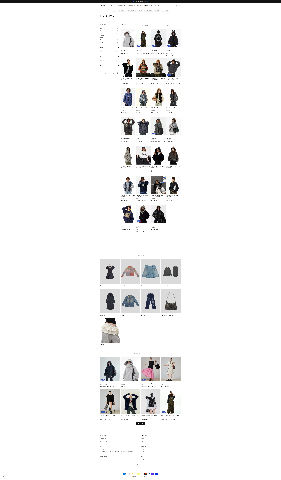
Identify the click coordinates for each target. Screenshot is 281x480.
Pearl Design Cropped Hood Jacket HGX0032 (157, 167)
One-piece (103, 286)
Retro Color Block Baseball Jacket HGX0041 (157, 108)
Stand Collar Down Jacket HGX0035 (172, 137)
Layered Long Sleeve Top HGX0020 (172, 196)
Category (103, 25)
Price (101, 65)
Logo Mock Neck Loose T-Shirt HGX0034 (143, 167)
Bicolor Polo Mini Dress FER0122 (107, 415)
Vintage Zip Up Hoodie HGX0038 (126, 167)
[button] (131, 5)
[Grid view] (122, 25)
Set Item (163, 286)
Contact (143, 459)
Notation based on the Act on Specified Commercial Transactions (116, 451)
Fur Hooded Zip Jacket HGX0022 (141, 225)
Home (142, 438)
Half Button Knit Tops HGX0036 (156, 137)
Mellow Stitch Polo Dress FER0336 (169, 383)
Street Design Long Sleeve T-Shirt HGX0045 (158, 79)
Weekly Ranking (145, 443)
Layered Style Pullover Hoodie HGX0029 (128, 196)
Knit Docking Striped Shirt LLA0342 (149, 415)
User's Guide (103, 441)
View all (140, 423)
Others (102, 344)
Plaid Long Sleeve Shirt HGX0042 (141, 108)
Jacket (123, 315)
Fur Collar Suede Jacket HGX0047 (126, 79)
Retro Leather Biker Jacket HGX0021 (157, 225)
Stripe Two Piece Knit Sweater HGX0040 (173, 108)
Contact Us (103, 438)
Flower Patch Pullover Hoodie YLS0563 (109, 383)
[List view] (125, 25)
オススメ (168, 25)
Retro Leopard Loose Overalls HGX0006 (143, 50)
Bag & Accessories (167, 315)
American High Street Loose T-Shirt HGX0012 (158, 50)
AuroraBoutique (138, 476)
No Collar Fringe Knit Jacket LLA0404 (129, 415)
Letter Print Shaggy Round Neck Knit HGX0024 (157, 196)
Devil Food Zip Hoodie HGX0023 (171, 50)
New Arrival (144, 446)
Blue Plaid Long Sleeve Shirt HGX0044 (127, 108)
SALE (142, 441)
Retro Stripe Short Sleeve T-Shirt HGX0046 (142, 79)
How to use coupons (105, 443)
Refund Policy (103, 454)
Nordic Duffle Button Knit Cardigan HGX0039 (127, 137)
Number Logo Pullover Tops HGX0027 (142, 196)
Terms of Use (103, 456)
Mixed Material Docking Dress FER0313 (150, 383)
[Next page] (154, 243)
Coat (101, 315)
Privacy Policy (103, 449)
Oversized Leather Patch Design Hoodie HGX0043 (172, 79)
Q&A (142, 456)
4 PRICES (143, 454)
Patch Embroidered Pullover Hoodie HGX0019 (127, 225)
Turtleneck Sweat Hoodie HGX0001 (127, 50)
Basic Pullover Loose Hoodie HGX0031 (173, 167)
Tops (122, 286)
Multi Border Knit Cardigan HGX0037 (142, 137)
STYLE (101, 56)
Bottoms (143, 315)
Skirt (142, 286)
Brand (102, 47)
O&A (101, 446)
